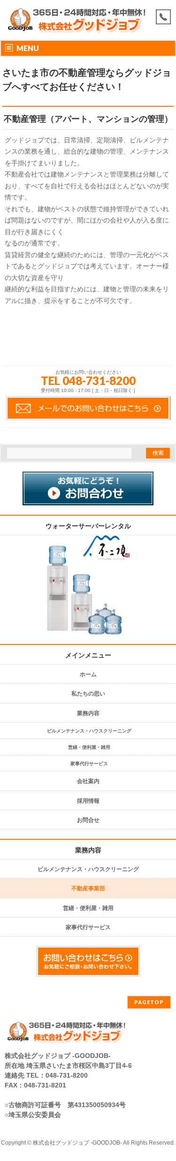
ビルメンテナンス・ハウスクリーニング (89, 730)
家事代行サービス (89, 763)
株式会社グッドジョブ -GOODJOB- (77, 1142)
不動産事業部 (88, 888)
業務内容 (88, 713)
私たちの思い (88, 693)
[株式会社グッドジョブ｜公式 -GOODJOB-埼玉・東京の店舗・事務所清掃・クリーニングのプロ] (79, 29)
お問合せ (88, 820)
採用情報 (88, 801)
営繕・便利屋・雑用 (89, 747)
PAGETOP (149, 1002)
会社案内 (88, 781)
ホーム (88, 674)
